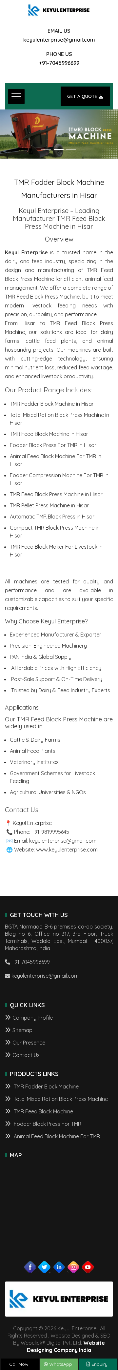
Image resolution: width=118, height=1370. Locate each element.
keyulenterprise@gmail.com (59, 39)
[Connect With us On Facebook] (30, 1267)
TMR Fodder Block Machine (45, 1086)
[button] (9, 134)
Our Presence (28, 1042)
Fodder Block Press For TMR (46, 1124)
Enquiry (99, 1364)
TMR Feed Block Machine (42, 1111)
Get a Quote (83, 96)
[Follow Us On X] (44, 1267)
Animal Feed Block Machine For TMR (56, 1136)
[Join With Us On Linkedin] (59, 1267)
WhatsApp (60, 1364)
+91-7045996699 (59, 63)
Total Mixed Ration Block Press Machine (60, 1099)
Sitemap (22, 1030)
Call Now (19, 1364)
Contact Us (26, 1055)
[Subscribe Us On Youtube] (87, 1267)
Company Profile (32, 1017)
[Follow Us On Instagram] (73, 1267)
